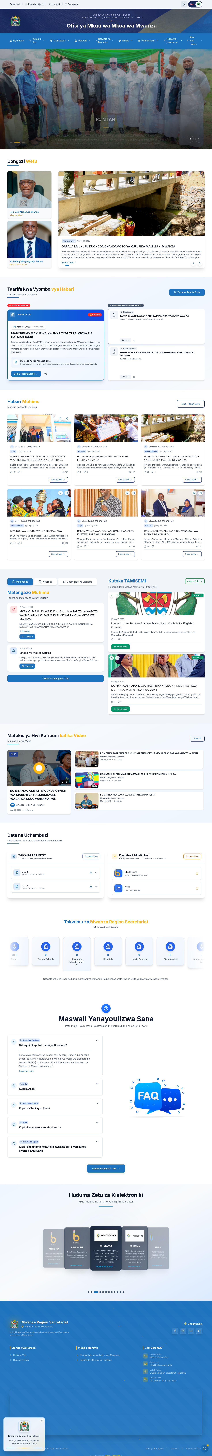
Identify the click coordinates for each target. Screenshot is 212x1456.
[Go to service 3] (96, 1292)
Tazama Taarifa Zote (188, 292)
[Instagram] (183, 1331)
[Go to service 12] (122, 1292)
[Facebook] (175, 1331)
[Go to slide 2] (15, 142)
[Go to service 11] (119, 1292)
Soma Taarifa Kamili (24, 374)
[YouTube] (191, 1331)
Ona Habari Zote (191, 403)
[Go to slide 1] (11, 142)
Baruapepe (73, 4)
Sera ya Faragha (154, 1448)
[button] (54, 1055)
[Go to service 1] (90, 1292)
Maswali (16, 4)
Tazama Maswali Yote (104, 1168)
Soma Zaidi (68, 262)
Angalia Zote (193, 581)
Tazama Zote (91, 856)
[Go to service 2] (93, 1292)
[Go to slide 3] (20, 142)
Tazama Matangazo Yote (55, 678)
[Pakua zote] (91, 872)
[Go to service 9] (113, 1292)
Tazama (29, 636)
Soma (124, 340)
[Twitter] (199, 1331)
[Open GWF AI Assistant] (204, 1448)
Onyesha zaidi (26, 1071)
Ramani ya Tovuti (194, 1448)
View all (197, 738)
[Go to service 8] (110, 1292)
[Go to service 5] (102, 1292)
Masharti (175, 1448)
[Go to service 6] (104, 1292)
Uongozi (56, 4)
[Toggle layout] (42, 1420)
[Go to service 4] (99, 1292)
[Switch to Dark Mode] (184, 4)
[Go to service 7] (107, 1292)
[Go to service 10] (116, 1292)
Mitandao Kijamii (35, 4)
